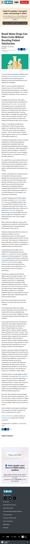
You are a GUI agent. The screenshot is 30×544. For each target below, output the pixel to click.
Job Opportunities (7, 514)
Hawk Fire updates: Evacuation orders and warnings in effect (15, 12)
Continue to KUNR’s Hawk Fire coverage (15, 23)
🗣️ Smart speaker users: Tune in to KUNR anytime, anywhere (15, 467)
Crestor (4, 258)
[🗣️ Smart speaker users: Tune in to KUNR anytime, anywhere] (15, 454)
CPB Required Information (9, 504)
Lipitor (15, 254)
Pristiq (24, 206)
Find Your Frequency (8, 521)
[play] (2, 542)
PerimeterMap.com (22, 16)
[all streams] (28, 542)
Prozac (16, 200)
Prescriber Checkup (17, 104)
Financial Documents (8, 508)
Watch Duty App (14, 18)
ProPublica (5, 418)
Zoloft (3, 202)
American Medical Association (16, 76)
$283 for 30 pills (10, 210)
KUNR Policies (6, 524)
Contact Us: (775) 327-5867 (9, 518)
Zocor (8, 254)
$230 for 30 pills (6, 262)
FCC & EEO (5, 527)
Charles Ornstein (7, 416)
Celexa (20, 200)
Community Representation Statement (12, 511)
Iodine (22, 92)
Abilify (3, 116)
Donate (25, 2)
